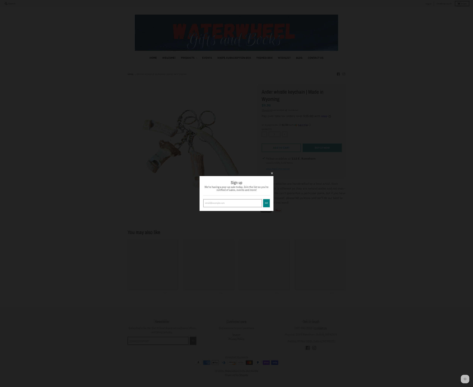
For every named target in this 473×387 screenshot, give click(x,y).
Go (266, 203)
